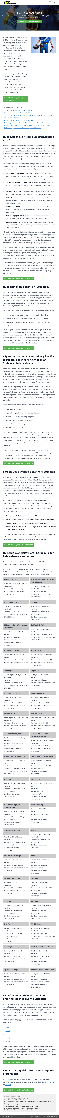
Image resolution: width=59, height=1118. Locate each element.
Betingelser (54, 1116)
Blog (44, 1116)
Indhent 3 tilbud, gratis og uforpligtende (29, 21)
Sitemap (48, 1116)
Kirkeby (8, 1031)
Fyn (50, 1082)
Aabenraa (9, 1027)
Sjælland (8, 1085)
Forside (32, 1116)
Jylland (43, 1082)
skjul (22, 107)
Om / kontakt (38, 1116)
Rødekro (9, 1038)
